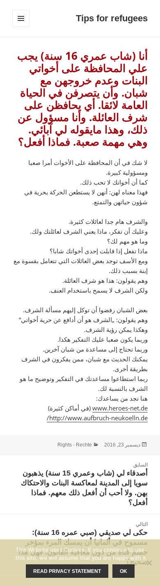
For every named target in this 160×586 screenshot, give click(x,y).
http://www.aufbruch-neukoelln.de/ (97, 418)
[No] (150, 563)
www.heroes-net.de (120, 408)
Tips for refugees (112, 18)
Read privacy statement (67, 571)
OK (123, 571)
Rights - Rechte (74, 445)
